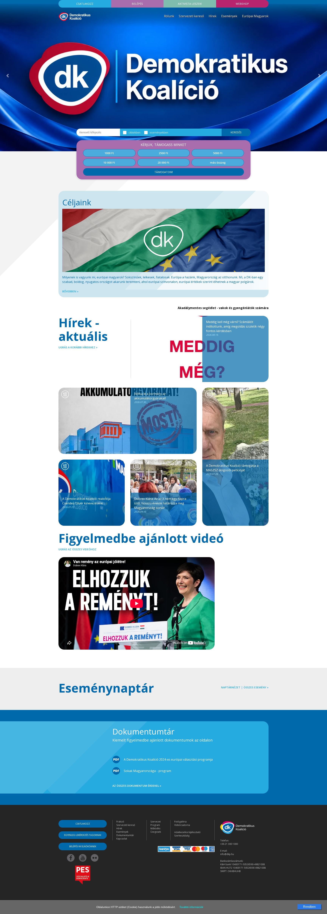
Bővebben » (70, 291)
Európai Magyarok (255, 16)
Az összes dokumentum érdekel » (136, 785)
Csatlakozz (84, 3)
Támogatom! (163, 172)
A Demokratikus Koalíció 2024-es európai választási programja (168, 759)
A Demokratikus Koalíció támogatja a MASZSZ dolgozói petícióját (232, 470)
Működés (155, 828)
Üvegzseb (155, 831)
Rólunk (169, 16)
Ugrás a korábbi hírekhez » (77, 347)
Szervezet (155, 821)
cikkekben (134, 132)
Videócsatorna (182, 825)
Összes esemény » (256, 687)
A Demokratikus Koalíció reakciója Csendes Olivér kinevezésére (86, 503)
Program (155, 825)
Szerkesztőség (181, 835)
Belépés (137, 3)
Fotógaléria (180, 821)
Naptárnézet (230, 687)
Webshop (242, 3)
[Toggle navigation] (60, 27)
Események (229, 16)
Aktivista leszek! (190, 3)
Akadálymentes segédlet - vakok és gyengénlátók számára (223, 308)
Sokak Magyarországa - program (147, 771)
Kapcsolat (121, 838)
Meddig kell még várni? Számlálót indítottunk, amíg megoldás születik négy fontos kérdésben (235, 328)
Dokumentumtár (125, 835)
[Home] (74, 16)
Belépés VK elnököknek (82, 846)
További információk (191, 907)
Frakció (120, 821)
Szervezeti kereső (191, 16)
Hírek (212, 16)
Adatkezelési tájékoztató (187, 832)
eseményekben (159, 132)
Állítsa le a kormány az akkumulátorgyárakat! (150, 398)
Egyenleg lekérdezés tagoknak (82, 835)
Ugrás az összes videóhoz (77, 549)
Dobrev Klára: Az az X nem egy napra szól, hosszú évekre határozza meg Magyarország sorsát (160, 505)
